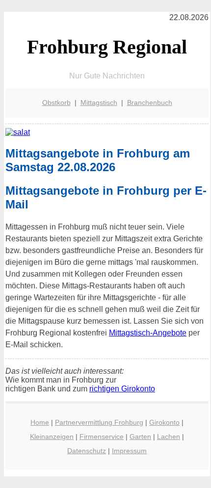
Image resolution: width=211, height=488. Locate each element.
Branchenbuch (149, 102)
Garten (140, 436)
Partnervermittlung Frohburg (99, 422)
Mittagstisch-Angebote (147, 333)
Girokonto (164, 422)
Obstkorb (56, 102)
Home (39, 422)
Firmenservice (101, 436)
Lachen (168, 436)
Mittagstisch (98, 102)
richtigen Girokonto (122, 389)
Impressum (129, 451)
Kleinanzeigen (52, 436)
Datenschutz (86, 451)
